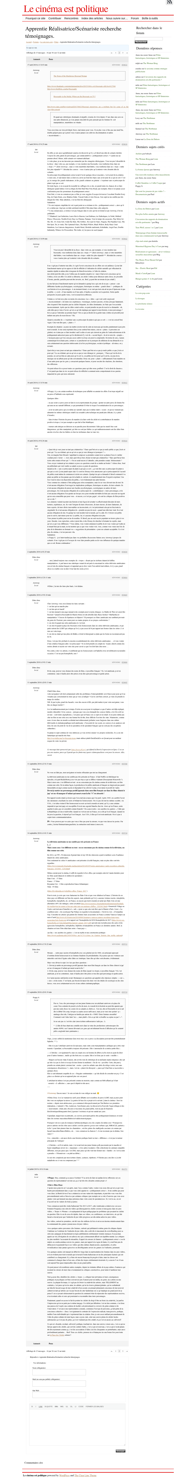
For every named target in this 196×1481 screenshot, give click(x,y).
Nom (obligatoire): (39, 1368)
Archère (139, 153)
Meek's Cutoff (141, 273)
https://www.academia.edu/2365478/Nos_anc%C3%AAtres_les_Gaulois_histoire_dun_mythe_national (84, 935)
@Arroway (51, 1093)
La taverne (140, 309)
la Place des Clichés (57, 1335)
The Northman (149, 118)
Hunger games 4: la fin (145, 278)
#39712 (124, 944)
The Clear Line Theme (85, 1475)
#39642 (124, 238)
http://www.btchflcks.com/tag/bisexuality (62, 89)
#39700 (124, 763)
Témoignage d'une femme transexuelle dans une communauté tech (151, 234)
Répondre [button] (116, 65)
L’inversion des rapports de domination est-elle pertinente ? (151, 78)
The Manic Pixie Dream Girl (147, 259)
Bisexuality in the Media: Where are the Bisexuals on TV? (75, 96)
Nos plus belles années (145, 214)
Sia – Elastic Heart (143, 268)
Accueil (29, 42)
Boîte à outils (150, 18)
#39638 (124, 144)
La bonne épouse (143, 169)
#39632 (124, 64)
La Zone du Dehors (152, 139)
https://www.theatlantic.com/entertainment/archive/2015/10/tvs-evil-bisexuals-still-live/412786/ (81, 86)
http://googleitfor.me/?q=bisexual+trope (61, 738)
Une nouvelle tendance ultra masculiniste (153, 174)
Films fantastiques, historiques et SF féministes (152, 56)
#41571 (124, 1169)
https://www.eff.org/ (78, 749)
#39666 (124, 662)
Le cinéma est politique (66, 8)
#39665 (124, 595)
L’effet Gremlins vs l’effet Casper (149, 183)
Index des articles (92, 18)
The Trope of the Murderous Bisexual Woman (70, 76)
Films (56, 42)
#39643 (124, 382)
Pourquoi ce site (35, 18)
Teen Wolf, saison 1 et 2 (145, 227)
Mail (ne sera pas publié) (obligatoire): (46, 1379)
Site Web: (35, 1390)
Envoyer (120, 1451)
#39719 (124, 992)
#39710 (124, 833)
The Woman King (150, 63)
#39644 (124, 440)
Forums (36, 42)
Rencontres (71, 18)
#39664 (124, 577)
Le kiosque (140, 298)
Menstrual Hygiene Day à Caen (148, 246)
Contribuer (54, 18)
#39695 (124, 682)
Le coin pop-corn (46, 42)
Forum (135, 18)
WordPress (64, 1475)
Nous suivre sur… (117, 18)
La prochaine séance (144, 303)
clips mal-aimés (142, 241)
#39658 (124, 551)
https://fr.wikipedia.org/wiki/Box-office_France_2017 (67, 891)
